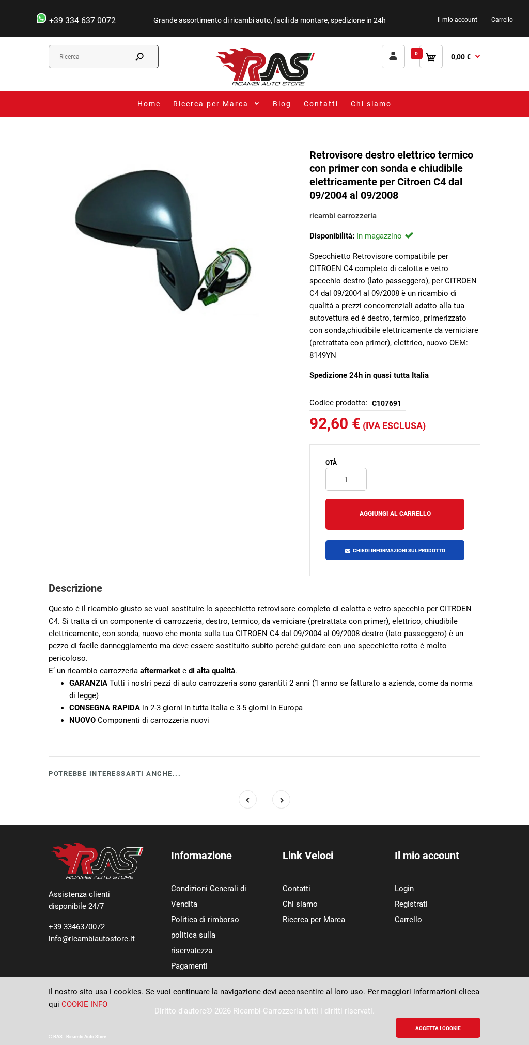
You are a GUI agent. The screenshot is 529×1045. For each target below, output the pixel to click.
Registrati (411, 904)
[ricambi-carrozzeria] (264, 85)
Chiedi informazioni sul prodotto (399, 550)
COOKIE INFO (84, 1004)
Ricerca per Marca (314, 919)
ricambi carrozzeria (343, 215)
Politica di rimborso (205, 919)
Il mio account (457, 19)
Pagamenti (189, 966)
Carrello (502, 19)
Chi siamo (300, 904)
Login (404, 888)
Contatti (296, 888)
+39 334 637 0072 (81, 20)
